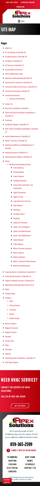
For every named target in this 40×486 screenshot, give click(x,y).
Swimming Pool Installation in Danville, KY (20, 358)
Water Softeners (19, 257)
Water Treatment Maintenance (24, 261)
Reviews (8, 336)
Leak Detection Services (21, 201)
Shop (7, 345)
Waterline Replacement (21, 265)
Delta (11, 301)
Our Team (30, 457)
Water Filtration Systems (22, 248)
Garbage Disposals (19, 180)
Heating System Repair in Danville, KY (18, 156)
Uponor (11, 314)
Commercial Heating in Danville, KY (17, 91)
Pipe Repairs (17, 205)
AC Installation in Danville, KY (15, 52)
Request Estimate (11, 328)
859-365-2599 (18, 397)
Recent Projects (11, 323)
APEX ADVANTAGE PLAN (14, 74)
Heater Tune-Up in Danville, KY (16, 140)
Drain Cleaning (18, 167)
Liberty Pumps (14, 305)
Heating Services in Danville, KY (16, 152)
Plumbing (16, 209)
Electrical (12, 468)
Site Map (8, 349)
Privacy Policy (10, 293)
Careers (12, 471)
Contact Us (9, 104)
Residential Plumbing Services (20, 164)
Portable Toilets (19, 214)
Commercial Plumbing (17, 98)
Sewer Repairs (18, 239)
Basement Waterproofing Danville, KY (18, 78)
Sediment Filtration (20, 222)
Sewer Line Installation (21, 227)
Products (8, 297)
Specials (8, 353)
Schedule (30, 464)
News (7, 289)
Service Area (9, 340)
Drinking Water (18, 172)
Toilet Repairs (18, 244)
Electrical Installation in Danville (16, 108)
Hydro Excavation (19, 192)
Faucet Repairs (18, 176)
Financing (8, 120)
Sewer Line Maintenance (22, 231)
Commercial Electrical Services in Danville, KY (21, 86)
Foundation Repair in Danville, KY (17, 124)
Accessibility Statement (13, 69)
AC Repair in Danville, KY (13, 61)
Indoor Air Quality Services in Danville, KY (19, 280)
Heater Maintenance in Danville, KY (17, 136)
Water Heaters (18, 252)
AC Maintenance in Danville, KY (16, 56)
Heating (12, 461)
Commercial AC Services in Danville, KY (18, 82)
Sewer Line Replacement (22, 235)
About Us (8, 48)
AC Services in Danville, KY (14, 65)
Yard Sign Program (11, 362)
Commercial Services (12, 95)
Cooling (12, 464)
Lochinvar (12, 309)
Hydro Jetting (18, 196)
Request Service (11, 332)
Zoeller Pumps (14, 318)
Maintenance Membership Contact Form (19, 285)
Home (7, 161)
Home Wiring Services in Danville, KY (18, 276)
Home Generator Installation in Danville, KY (20, 272)
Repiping (16, 218)
